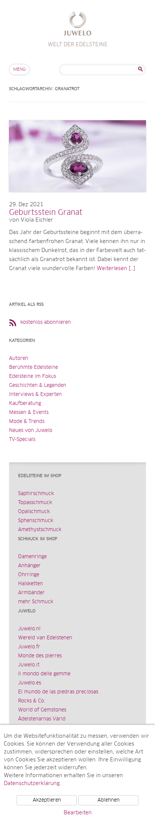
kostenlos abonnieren (45, 322)
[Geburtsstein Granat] (77, 199)
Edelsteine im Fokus (32, 376)
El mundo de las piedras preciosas (58, 692)
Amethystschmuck (39, 529)
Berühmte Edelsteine (33, 367)
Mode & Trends (26, 421)
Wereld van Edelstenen (45, 638)
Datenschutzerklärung (32, 783)
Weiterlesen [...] (116, 268)
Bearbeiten (78, 812)
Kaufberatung (25, 403)
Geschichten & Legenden (37, 385)
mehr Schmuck (35, 601)
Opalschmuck (34, 511)
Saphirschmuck (36, 493)
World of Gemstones (42, 710)
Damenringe (32, 556)
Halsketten (30, 583)
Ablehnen (108, 800)
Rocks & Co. (31, 701)
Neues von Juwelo (30, 430)
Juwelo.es (29, 683)
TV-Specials (22, 439)
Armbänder (31, 592)
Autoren (18, 358)
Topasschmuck (35, 502)
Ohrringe (28, 574)
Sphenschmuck (35, 520)
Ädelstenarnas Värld (41, 719)
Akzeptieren (47, 800)
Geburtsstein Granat (45, 212)
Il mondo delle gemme (44, 674)
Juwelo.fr (29, 647)
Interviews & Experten (35, 394)
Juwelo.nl (29, 629)
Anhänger (29, 565)
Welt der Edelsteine (77, 24)
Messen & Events (29, 412)
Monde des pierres (40, 656)
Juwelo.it (29, 665)
